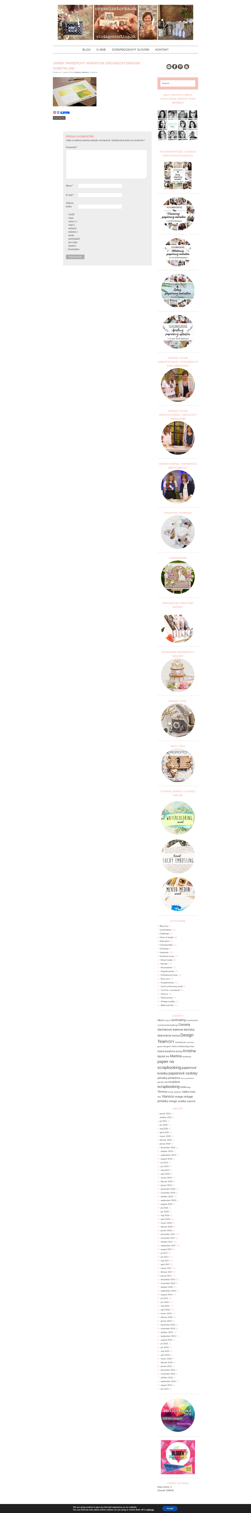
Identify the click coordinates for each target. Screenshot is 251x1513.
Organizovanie (167, 971)
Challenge (164, 933)
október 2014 (167, 1377)
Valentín (177, 1092)
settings (150, 1510)
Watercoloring (167, 1005)
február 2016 (167, 1317)
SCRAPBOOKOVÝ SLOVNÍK (130, 49)
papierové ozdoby (183, 1073)
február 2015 (167, 1362)
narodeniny (186, 1057)
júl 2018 (164, 1208)
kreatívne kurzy (173, 1051)
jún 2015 (165, 1347)
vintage (179, 1096)
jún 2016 (165, 1302)
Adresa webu (69, 205)
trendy (170, 1092)
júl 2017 (164, 1253)
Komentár (71, 147)
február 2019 (167, 1181)
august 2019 (166, 1159)
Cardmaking (165, 930)
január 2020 (165, 1144)
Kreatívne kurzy (167, 956)
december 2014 (168, 1370)
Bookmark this (59, 118)
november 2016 (168, 1283)
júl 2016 (164, 1298)
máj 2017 (165, 1260)
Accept (170, 1508)
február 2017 (167, 1272)
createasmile (192, 1020)
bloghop (167, 1020)
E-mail (70, 195)
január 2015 (166, 1366)
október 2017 (167, 1242)
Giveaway (164, 948)
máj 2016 (165, 1306)
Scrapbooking (167, 982)
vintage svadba (177, 1101)
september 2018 (168, 1200)
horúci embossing (180, 1046)
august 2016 (166, 1294)
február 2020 (166, 1140)
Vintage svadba (168, 1001)
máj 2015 (165, 1351)
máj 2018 (165, 1215)
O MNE (101, 49)
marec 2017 (166, 1268)
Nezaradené (166, 967)
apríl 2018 (165, 1219)
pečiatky (162, 1078)
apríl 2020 (164, 1132)
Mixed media (166, 960)
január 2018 (166, 1230)
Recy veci (165, 979)
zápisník (191, 1101)
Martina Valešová (82, 72)
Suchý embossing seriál (171, 986)
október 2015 (167, 1332)
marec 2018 (166, 1223)
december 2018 (168, 1189)
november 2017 (168, 1238)
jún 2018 (165, 1211)
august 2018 (166, 1204)
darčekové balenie (170, 1029)
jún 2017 (165, 1257)
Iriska (160, 1051)
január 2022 (165, 1113)
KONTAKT (162, 49)
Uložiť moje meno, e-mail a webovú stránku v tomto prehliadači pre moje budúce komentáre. (74, 231)
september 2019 (168, 1155)
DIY (171, 1042)
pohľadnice (174, 1078)
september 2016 (168, 1291)
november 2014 (168, 1374)
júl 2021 (163, 1121)
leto (168, 1056)
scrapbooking (168, 1087)
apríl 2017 (165, 1264)
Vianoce (164, 994)
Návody (164, 964)
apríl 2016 (165, 1309)
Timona (162, 1091)
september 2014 (168, 1381)
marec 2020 (165, 1136)
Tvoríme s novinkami (170, 990)
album (160, 1020)
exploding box (181, 1042)
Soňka (183, 1087)
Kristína (189, 1051)
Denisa (176, 1035)
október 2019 (167, 1151)
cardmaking (178, 1020)
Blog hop (164, 926)
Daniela (184, 1025)
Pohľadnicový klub (169, 975)
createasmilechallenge (167, 1025)
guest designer (164, 1046)
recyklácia (174, 1081)
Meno (69, 186)
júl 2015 (164, 1343)
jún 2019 (165, 1166)
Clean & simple (166, 937)
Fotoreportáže (166, 945)
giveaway (190, 1042)
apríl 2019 (165, 1174)
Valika (185, 1091)
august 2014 (166, 1385)
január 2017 (166, 1276)
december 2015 (168, 1325)
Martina (176, 1056)
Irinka (191, 1046)
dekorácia (164, 1035)
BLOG (87, 49)
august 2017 (166, 1249)
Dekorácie (164, 941)
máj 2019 (165, 1170)
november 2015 (168, 1328)
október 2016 (167, 1287)
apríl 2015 (165, 1355)
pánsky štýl (162, 1082)
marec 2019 (166, 1177)
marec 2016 (166, 1313)
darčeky (189, 1029)
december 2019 (168, 1147)
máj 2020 (164, 1128)
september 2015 (168, 1336)
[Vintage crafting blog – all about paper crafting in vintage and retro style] (125, 39)
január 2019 (166, 1185)
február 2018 (167, 1227)
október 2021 (166, 1117)
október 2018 (167, 1196)
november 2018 (168, 1193)
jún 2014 (165, 1389)
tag (189, 1087)
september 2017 (168, 1245)
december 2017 (168, 1234)
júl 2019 (164, 1162)
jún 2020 (164, 1125)
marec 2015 (166, 1359)
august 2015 (166, 1340)
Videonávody (167, 997)
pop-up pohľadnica (187, 1078)
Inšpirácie (164, 952)
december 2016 (168, 1279)
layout (161, 1056)
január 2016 (166, 1321)
